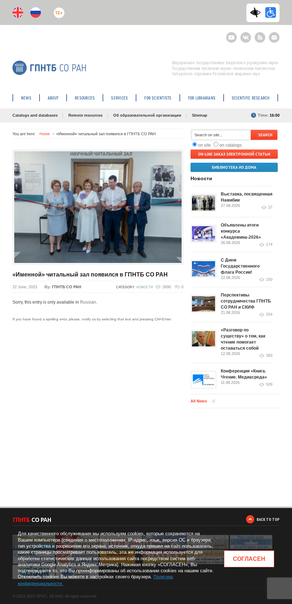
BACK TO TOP (268, 519)
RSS (259, 34)
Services (119, 97)
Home (45, 134)
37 (270, 207)
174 (269, 245)
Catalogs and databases (35, 115)
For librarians (201, 97)
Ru (35, 12)
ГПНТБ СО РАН (66, 287)
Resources (85, 97)
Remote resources (85, 115)
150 (269, 279)
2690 (166, 287)
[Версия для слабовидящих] (257, 12)
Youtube (231, 34)
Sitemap (199, 115)
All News (199, 401)
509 (269, 384)
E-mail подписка (274, 37)
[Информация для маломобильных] (270, 12)
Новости (144, 287)
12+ (57, 9)
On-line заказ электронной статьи (234, 154)
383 (269, 355)
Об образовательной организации (147, 115)
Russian (88, 302)
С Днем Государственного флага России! (240, 266)
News (26, 97)
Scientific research (251, 97)
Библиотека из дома (234, 167)
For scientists (157, 97)
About (53, 97)
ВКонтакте (245, 34)
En (17, 12)
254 (269, 314)
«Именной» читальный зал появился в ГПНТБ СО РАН (90, 274)
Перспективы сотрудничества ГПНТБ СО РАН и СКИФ (246, 301)
